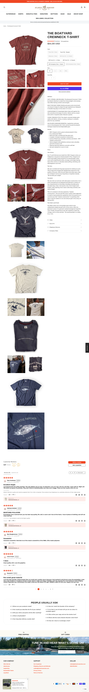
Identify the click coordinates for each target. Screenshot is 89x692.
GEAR (62, 14)
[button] (50, 41)
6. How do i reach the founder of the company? (61, 606)
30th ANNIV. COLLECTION (44, 18)
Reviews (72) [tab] (7, 472)
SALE (69, 14)
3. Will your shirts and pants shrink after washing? (26, 612)
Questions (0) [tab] (14, 472)
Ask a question (77, 465)
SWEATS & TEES (31, 14)
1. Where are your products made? (22, 606)
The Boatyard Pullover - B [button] (15, 525)
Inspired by (6, 668)
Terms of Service (38, 672)
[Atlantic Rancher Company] (44, 7)
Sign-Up (80, 651)
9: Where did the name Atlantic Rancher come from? (62, 617)
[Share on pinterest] (82, 495)
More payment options (64, 91)
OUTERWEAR (10, 14)
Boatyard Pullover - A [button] (14, 499)
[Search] (4, 7)
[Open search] (70, 472)
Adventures (6, 666)
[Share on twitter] (79, 495)
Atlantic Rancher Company (12, 687)
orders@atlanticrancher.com (41, 668)
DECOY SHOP (78, 14)
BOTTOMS (54, 14)
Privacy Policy (37, 670)
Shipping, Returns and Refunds (42, 666)
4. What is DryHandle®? (19, 615)
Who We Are (6, 664)
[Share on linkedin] (85, 495)
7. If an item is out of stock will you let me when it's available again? (61, 610)
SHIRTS (20, 14)
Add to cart (64, 84)
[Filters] (74, 472)
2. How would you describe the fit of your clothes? (26, 609)
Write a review (77, 462)
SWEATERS (44, 14)
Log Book (6, 672)
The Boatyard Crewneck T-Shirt (14, 26)
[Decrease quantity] (49, 77)
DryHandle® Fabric (8, 670)
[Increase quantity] (54, 77)
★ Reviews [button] (87, 348)
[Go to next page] (53, 589)
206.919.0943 (73, 666)
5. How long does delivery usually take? (23, 619)
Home (4, 26)
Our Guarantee (37, 664)
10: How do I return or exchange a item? (58, 620)
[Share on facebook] (76, 495)
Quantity (49, 75)
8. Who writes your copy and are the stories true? (61, 614)
